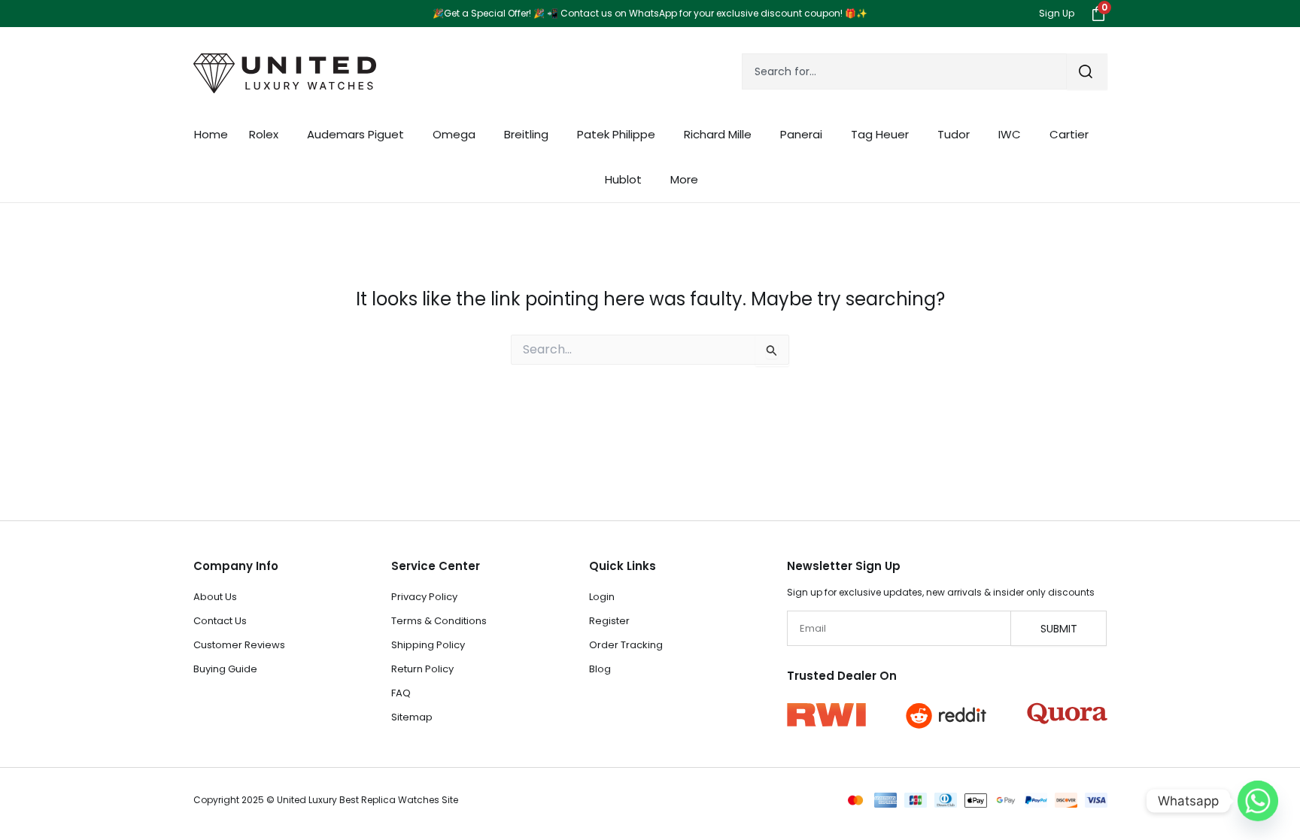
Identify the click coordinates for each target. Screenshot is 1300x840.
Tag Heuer (880, 134)
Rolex (263, 134)
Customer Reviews (239, 645)
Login (602, 597)
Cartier (1069, 134)
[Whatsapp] (1258, 801)
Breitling (526, 134)
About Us (215, 597)
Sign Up (1056, 13)
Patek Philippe (616, 134)
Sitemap (412, 717)
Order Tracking (626, 645)
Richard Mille (718, 134)
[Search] (1087, 71)
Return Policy (422, 669)
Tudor (953, 134)
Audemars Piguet (355, 134)
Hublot (623, 179)
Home (211, 134)
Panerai (801, 134)
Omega (454, 134)
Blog (600, 669)
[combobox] (904, 71)
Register (609, 621)
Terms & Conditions (439, 621)
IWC (1009, 134)
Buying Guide (225, 669)
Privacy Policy (424, 597)
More (684, 179)
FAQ (401, 693)
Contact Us (220, 621)
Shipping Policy (428, 645)
